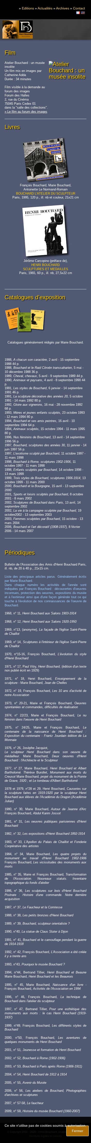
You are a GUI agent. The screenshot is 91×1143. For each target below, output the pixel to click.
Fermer (77, 1131)
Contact (79, 8)
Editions (28, 8)
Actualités (45, 8)
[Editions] (78, 12)
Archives (62, 8)
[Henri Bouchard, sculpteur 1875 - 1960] (17, 29)
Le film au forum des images (27, 111)
